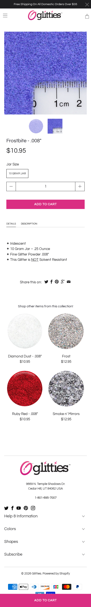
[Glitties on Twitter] (6, 508)
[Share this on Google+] (62, 282)
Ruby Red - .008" (24, 388)
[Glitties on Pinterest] (26, 508)
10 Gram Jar (17, 173)
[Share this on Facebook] (51, 282)
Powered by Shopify (56, 573)
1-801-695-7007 (46, 497)
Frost (66, 331)
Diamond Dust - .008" (24, 331)
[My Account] (3, 15)
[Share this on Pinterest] (56, 282)
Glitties (36, 573)
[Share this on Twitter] (46, 282)
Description (29, 223)
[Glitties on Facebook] (12, 508)
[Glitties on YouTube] (19, 508)
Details (11, 223)
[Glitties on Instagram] (33, 508)
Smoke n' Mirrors (66, 388)
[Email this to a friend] (68, 282)
